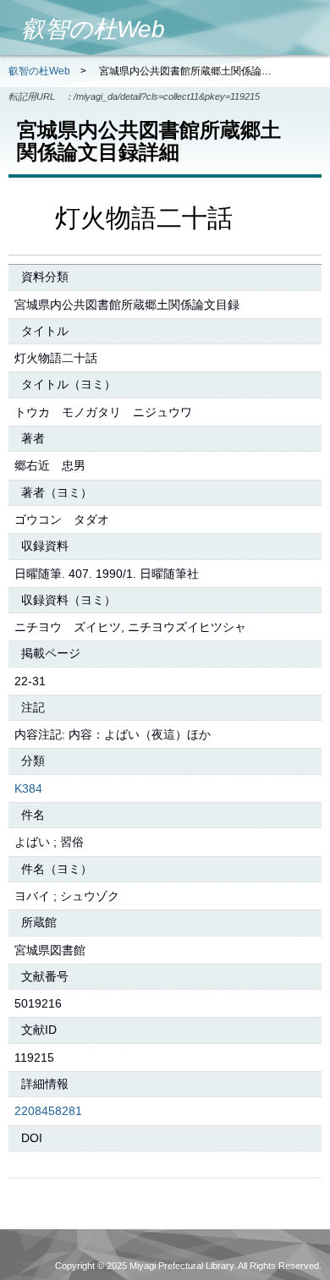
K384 (28, 788)
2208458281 (48, 1111)
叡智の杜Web (39, 71)
